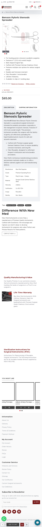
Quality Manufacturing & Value (18, 277)
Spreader (20, 205)
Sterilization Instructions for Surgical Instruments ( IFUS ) (17, 351)
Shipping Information (28, 107)
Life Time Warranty (23, 292)
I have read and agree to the (15, 506)
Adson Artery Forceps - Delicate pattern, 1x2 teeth (30, 402)
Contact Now (9, 234)
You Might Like (8, 378)
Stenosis (28, 205)
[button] (12, 38)
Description (9, 107)
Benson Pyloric (11, 205)
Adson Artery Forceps (10, 402)
